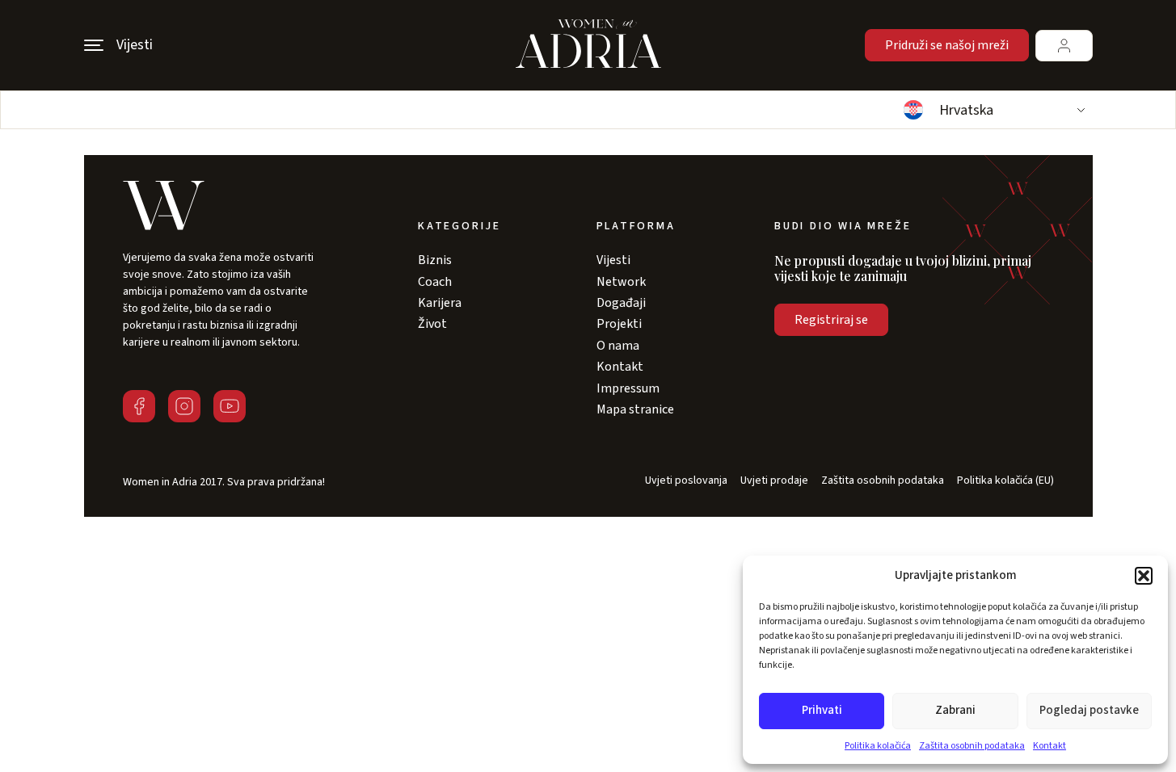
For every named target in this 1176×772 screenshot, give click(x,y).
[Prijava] (1064, 45)
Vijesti (613, 260)
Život (432, 324)
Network (621, 282)
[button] (1144, 576)
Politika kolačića (878, 746)
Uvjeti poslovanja (686, 481)
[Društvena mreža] (139, 406)
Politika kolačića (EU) (1005, 481)
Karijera (440, 303)
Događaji (621, 303)
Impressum (628, 388)
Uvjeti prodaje (774, 481)
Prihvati (822, 710)
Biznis (435, 260)
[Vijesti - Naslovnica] (588, 45)
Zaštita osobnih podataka (972, 746)
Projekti (619, 324)
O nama (617, 345)
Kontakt (1049, 746)
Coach (435, 282)
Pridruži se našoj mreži (947, 45)
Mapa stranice (635, 409)
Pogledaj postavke (1089, 710)
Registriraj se (831, 320)
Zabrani (955, 710)
